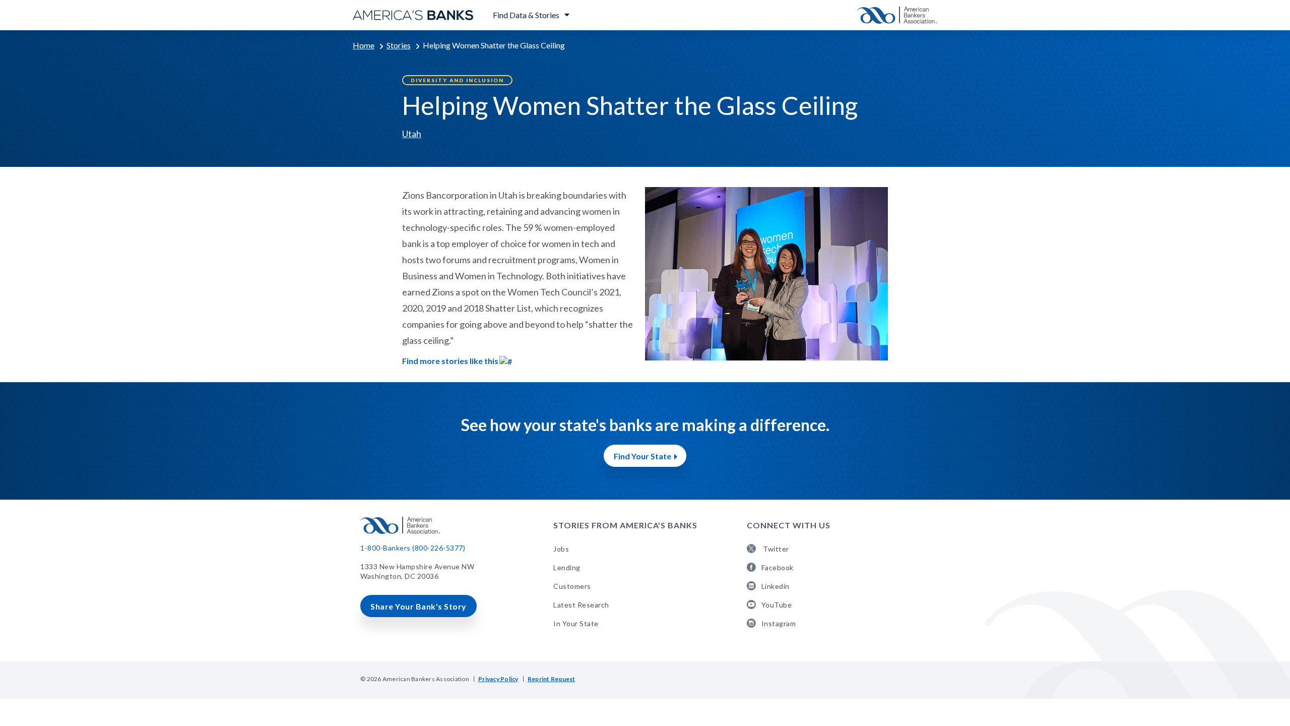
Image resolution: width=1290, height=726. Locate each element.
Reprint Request (551, 679)
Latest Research (581, 604)
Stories (398, 45)
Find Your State (642, 456)
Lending (566, 567)
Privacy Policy (498, 679)
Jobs (561, 548)
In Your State (576, 623)
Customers (572, 586)
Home (363, 45)
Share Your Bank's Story (418, 606)
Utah (411, 133)
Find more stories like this (450, 361)
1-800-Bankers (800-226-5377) (412, 547)
